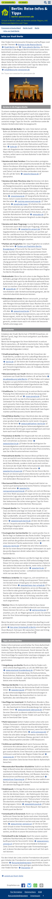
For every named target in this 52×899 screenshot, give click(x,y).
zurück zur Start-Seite (13, 876)
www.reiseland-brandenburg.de (19, 670)
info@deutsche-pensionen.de (17, 69)
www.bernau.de (17, 690)
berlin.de (10, 361)
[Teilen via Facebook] (24, 885)
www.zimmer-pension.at (21, 823)
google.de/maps (21, 204)
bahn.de (13, 146)
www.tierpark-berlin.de (21, 520)
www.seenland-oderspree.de (30, 709)
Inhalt (22, 2)
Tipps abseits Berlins (31, 47)
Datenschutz (30, 892)
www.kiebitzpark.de (33, 804)
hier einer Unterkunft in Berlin (23, 627)
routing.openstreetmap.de (29, 201)
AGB (40, 892)
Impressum (35, 895)
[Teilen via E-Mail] (42, 885)
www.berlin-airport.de (30, 229)
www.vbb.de (11, 289)
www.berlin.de (38, 568)
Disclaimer (25, 867)
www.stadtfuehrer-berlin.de (33, 423)
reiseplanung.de (17, 196)
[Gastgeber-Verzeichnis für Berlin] (5, 12)
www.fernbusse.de (31, 173)
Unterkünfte (8, 2)
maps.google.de (32, 396)
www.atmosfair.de (21, 311)
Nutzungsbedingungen (21, 862)
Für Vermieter (16, 892)
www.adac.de (38, 214)
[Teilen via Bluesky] (30, 885)
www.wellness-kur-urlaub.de (32, 585)
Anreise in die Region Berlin (30, 44)
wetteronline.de (39, 610)
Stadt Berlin (9, 47)
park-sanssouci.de (38, 732)
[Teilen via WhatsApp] (36, 885)
